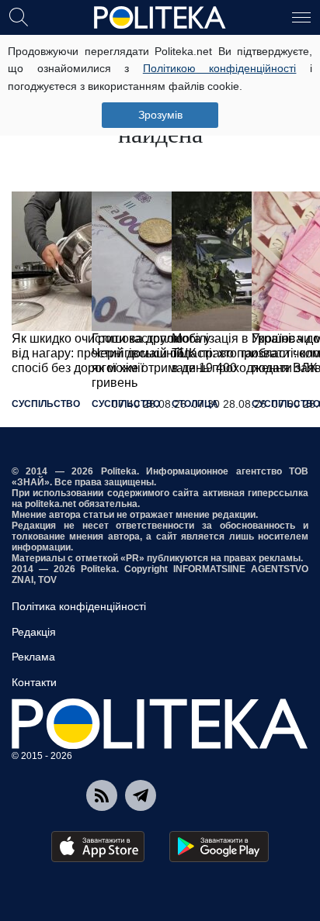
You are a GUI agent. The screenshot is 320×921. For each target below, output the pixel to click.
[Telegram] (140, 795)
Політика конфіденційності (79, 606)
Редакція (34, 632)
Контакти (34, 682)
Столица (195, 403)
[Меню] (301, 16)
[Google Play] (219, 846)
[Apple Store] (97, 846)
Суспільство (46, 403)
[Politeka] (160, 17)
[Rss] (101, 795)
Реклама (33, 656)
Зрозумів (160, 115)
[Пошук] (18, 16)
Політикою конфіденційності (220, 68)
